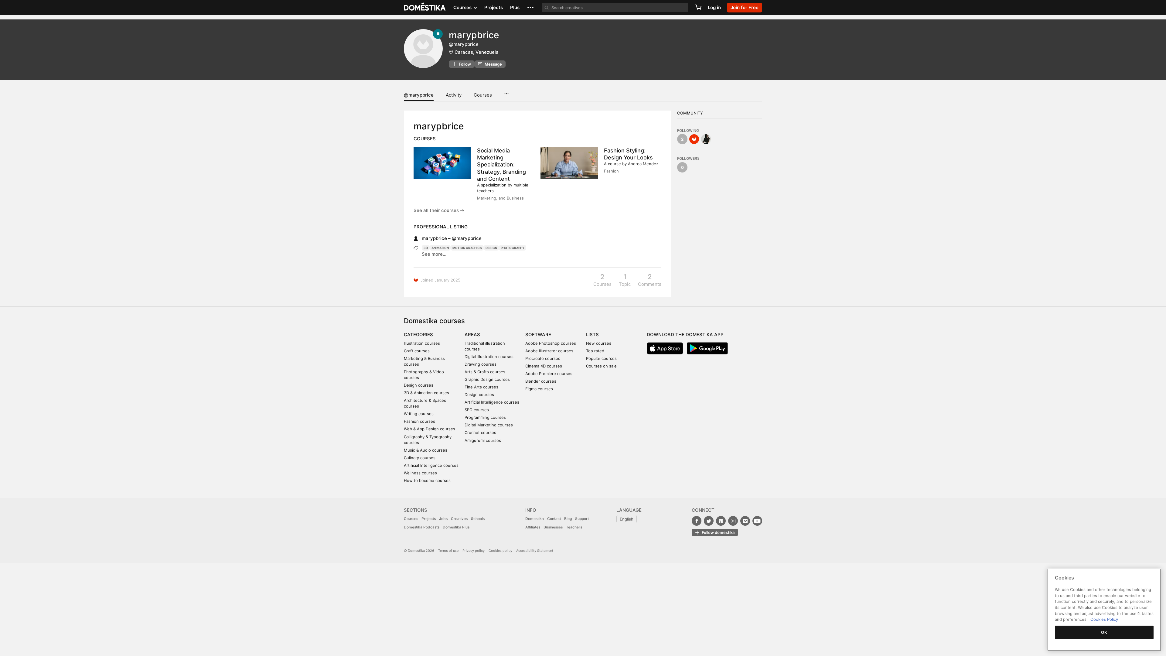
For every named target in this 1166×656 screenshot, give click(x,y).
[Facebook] (696, 521)
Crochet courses (480, 432)
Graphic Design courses (487, 379)
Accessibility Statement (534, 550)
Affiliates (532, 527)
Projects (493, 7)
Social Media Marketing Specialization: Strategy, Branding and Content (501, 164)
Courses (483, 95)
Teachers (574, 527)
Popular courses (601, 358)
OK (1104, 632)
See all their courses (437, 210)
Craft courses (417, 350)
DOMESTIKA (425, 7)
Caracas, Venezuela (477, 52)
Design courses (418, 385)
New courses (598, 343)
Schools (478, 518)
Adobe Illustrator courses (549, 350)
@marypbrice (419, 95)
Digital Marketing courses (489, 424)
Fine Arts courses (481, 386)
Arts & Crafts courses (485, 371)
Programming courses (485, 417)
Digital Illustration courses (489, 356)
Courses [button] (463, 7)
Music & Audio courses (425, 450)
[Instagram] (733, 521)
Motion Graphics (467, 248)
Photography (512, 248)
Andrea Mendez (643, 163)
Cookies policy (500, 550)
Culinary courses (419, 457)
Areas (472, 334)
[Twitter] (709, 521)
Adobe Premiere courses (548, 373)
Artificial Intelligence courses (431, 465)
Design (491, 248)
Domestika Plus (456, 527)
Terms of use (448, 550)
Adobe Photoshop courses (550, 343)
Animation (440, 248)
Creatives (459, 518)
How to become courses (427, 480)
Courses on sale (601, 366)
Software (538, 334)
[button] (530, 7)
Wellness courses (420, 472)
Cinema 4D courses (543, 366)
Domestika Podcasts (421, 527)
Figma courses (539, 388)
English (626, 519)
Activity (454, 95)
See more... (434, 254)
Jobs (443, 518)
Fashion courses (419, 421)
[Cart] (698, 7)
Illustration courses (422, 343)
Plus (515, 7)
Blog (568, 518)
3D (426, 248)
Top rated (595, 350)
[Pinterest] (721, 521)
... (506, 92)
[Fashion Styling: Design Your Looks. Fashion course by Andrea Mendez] (569, 163)
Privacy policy (473, 550)
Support (582, 518)
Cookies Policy (1104, 619)
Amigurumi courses (483, 440)
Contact (554, 518)
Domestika (534, 518)
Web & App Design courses (429, 428)
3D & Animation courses (426, 392)
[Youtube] (757, 521)
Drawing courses (480, 364)
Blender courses (540, 381)
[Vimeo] (745, 521)
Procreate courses (542, 358)
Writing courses (419, 413)
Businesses (553, 527)
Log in (714, 7)
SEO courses (477, 409)
